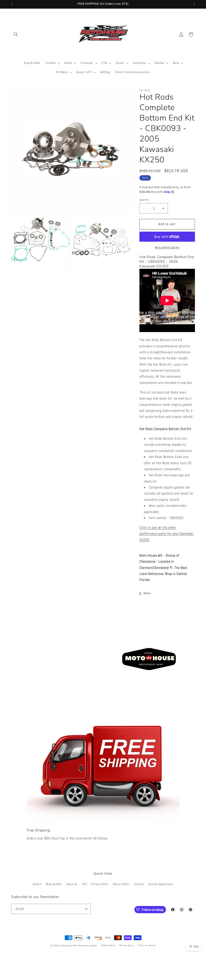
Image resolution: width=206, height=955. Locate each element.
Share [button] (147, 593)
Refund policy (108, 945)
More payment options (167, 247)
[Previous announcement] (12, 4)
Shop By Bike (54, 884)
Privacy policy (126, 945)
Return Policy (121, 884)
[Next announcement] (194, 4)
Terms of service (147, 945)
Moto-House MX (68, 945)
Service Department (160, 884)
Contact (139, 884)
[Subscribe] (86, 909)
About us (71, 884)
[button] (16, 34)
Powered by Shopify (87, 945)
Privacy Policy (99, 884)
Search (37, 884)
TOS (84, 884)
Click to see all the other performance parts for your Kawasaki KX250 (166, 533)
